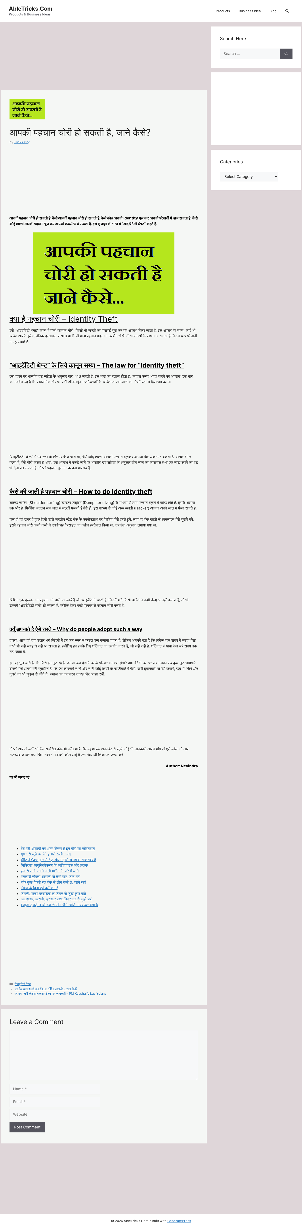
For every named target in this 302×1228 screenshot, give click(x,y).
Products (223, 11)
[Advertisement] (104, 57)
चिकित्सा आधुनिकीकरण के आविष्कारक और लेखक (54, 865)
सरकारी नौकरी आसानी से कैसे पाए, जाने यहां (50, 876)
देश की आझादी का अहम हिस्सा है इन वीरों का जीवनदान (58, 848)
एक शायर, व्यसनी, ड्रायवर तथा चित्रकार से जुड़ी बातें (56, 899)
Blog (273, 11)
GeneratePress (179, 1221)
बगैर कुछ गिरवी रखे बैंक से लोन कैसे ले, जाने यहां (53, 882)
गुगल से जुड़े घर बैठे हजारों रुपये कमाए (46, 854)
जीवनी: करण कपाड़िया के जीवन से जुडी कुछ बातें (53, 893)
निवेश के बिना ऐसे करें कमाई (39, 888)
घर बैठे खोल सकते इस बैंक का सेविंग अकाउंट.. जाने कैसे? (46, 988)
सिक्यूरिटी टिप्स (23, 984)
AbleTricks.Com (30, 8)
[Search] (286, 54)
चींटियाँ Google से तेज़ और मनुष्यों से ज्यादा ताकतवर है (58, 860)
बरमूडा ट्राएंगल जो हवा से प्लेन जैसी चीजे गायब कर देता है (59, 905)
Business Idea (250, 11)
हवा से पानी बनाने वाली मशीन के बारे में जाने (50, 871)
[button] (287, 11)
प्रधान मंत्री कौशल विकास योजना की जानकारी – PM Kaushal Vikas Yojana (60, 993)
